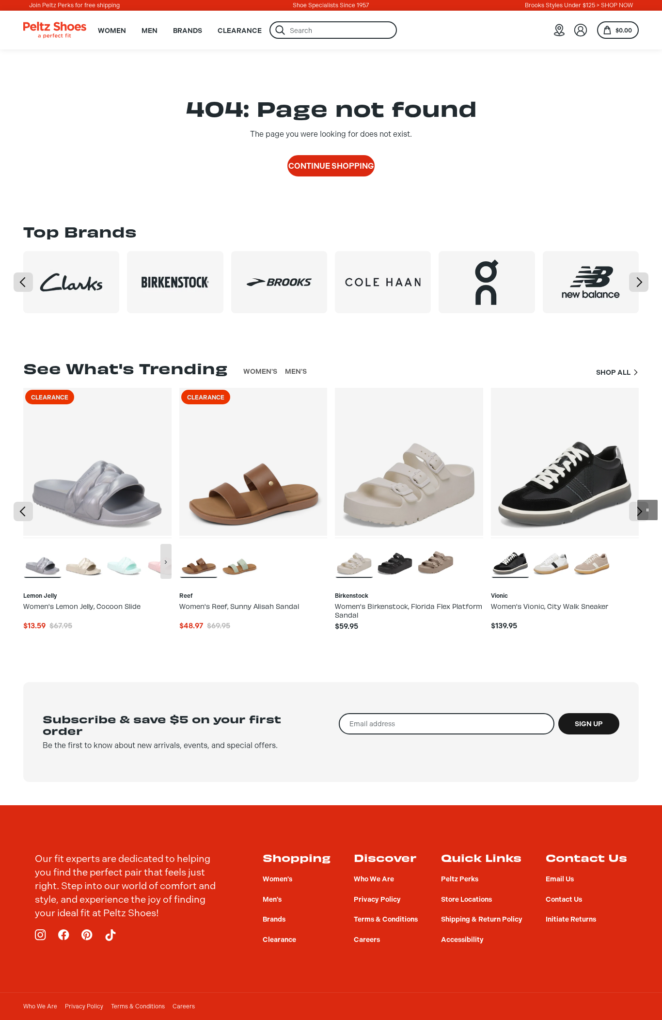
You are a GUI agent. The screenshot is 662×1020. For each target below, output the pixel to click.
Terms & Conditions (138, 1006)
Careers (184, 1006)
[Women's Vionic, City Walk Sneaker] (510, 557)
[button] (23, 282)
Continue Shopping (331, 166)
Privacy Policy (84, 1006)
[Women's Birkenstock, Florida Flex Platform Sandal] (354, 557)
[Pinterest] (87, 935)
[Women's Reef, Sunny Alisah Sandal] (198, 557)
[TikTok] (110, 935)
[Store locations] (559, 30)
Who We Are (40, 1006)
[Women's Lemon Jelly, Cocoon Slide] (42, 557)
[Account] (580, 30)
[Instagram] (41, 935)
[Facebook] (64, 935)
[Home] (54, 30)
